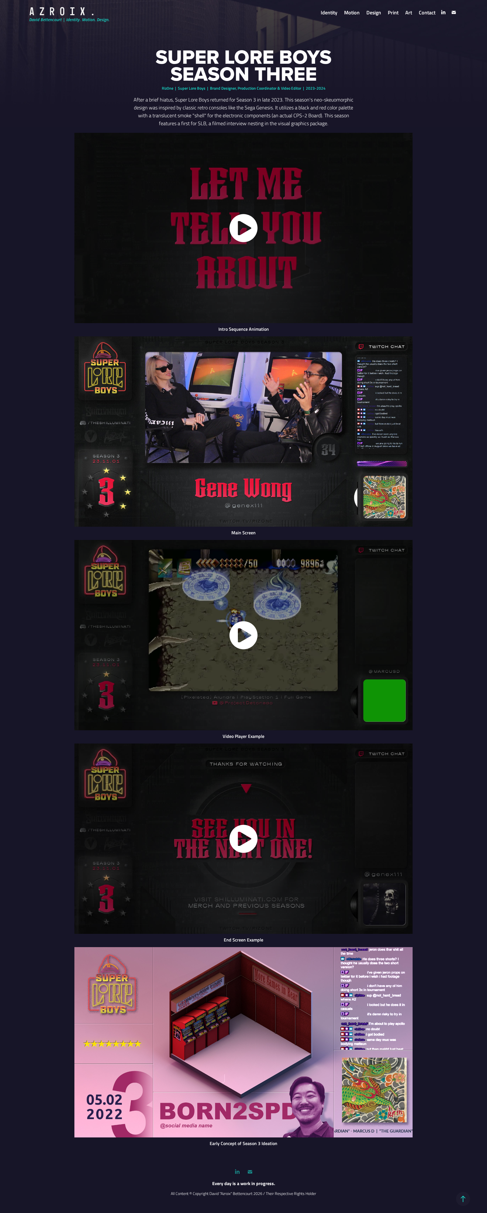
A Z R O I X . (62, 11)
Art (408, 12)
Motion (352, 12)
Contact (427, 12)
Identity (329, 12)
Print (393, 12)
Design (373, 12)
